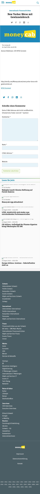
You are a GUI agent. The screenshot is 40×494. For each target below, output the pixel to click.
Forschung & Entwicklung (10, 423)
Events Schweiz (7, 294)
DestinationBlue (7, 399)
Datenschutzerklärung (20, 459)
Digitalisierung (7, 369)
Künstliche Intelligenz (9, 366)
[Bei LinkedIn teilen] (24, 22)
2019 (29, 482)
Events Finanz (7, 336)
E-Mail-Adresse (7, 153)
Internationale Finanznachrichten (20, 11)
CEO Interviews (7, 406)
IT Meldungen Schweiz (9, 371)
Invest (4, 339)
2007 (37, 484)
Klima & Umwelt (7, 413)
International (6, 306)
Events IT (5, 379)
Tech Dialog (6, 381)
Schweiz (5, 284)
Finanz (4, 324)
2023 (13, 482)
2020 (25, 482)
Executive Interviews (9, 408)
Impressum (20, 454)
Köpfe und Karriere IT (9, 376)
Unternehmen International (11, 309)
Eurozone (5, 349)
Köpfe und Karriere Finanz (11, 334)
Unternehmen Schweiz (9, 286)
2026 (1, 482)
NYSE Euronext (6, 88)
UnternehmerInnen (8, 436)
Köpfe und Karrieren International (13, 319)
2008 (33, 484)
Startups (5, 361)
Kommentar (6, 117)
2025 (5, 482)
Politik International (9, 311)
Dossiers (5, 421)
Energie (4, 416)
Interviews (5, 403)
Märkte (4, 344)
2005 (14, 487)
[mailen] (28, 22)
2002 (26, 487)
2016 (1, 484)
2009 (29, 484)
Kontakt (20, 464)
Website (4, 162)
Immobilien (6, 431)
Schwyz (4, 301)
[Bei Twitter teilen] (11, 22)
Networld (5, 384)
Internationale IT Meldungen (12, 374)
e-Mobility (5, 418)
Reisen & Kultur (7, 388)
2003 (22, 487)
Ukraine (5, 426)
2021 (21, 482)
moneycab (7, 45)
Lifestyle (5, 394)
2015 (5, 484)
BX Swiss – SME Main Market (11, 329)
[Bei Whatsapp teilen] (20, 22)
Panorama (5, 316)
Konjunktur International (10, 314)
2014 (9, 484)
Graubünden (6, 299)
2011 (21, 484)
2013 (13, 484)
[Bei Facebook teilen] (15, 22)
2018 (33, 482)
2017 (37, 482)
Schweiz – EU (6, 428)
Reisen (4, 396)
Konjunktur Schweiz (9, 291)
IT (3, 363)
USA (3, 351)
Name (4, 145)
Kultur (4, 391)
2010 (25, 484)
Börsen (4, 354)
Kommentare (6, 433)
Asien (4, 346)
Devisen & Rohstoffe (9, 356)
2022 (17, 482)
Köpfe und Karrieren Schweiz (12, 296)
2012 (17, 484)
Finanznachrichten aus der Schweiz (14, 326)
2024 (9, 482)
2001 (30, 487)
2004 (18, 487)
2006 (9, 487)
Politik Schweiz (7, 289)
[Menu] (3, 2)
